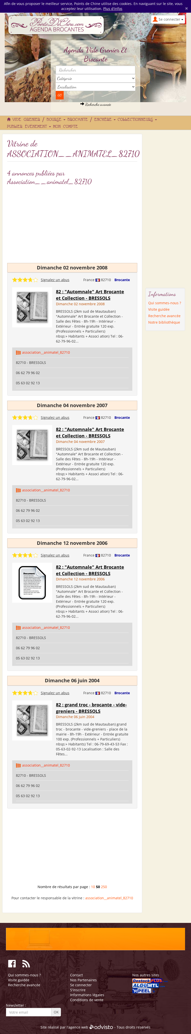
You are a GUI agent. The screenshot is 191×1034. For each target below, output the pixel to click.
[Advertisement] (72, 848)
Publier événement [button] (28, 126)
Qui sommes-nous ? (164, 303)
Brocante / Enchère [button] (90, 119)
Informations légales (87, 994)
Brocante (122, 279)
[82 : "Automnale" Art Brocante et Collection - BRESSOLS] (32, 306)
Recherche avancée (97, 104)
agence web (78, 1027)
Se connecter (81, 985)
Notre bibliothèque (164, 322)
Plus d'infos (112, 8)
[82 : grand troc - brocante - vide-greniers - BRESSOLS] (32, 720)
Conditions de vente (86, 999)
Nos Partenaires (83, 980)
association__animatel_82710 (46, 352)
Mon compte (65, 126)
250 (104, 886)
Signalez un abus (55, 279)
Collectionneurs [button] (136, 119)
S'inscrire (78, 990)
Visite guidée (159, 309)
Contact (76, 975)
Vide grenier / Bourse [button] (38, 119)
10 (93, 886)
